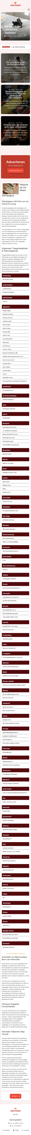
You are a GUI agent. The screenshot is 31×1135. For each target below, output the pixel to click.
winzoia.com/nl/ (7, 492)
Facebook (7, 1130)
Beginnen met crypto (8, 463)
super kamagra (7, 328)
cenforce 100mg (7, 349)
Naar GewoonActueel (8, 538)
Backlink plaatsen (14, 171)
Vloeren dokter (6, 325)
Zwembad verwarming (8, 947)
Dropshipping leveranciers (9, 427)
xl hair (4, 560)
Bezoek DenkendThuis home (10, 434)
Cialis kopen (6, 342)
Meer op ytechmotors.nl (9, 710)
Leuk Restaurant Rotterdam (10, 774)
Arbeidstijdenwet (7, 752)
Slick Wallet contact (8, 377)
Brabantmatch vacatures (9, 861)
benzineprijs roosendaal (9, 409)
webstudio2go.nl (7, 907)
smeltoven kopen (7, 321)
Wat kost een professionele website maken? (14, 685)
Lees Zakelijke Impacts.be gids (11, 445)
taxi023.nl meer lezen (8, 888)
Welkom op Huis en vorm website (11, 851)
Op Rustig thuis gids (8, 441)
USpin (4, 488)
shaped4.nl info (7, 720)
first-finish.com (6, 346)
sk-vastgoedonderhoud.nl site (10, 510)
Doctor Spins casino (8, 279)
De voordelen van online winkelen (13, 29)
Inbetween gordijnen (8, 314)
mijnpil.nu (5, 569)
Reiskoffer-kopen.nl (8, 761)
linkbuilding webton (8, 639)
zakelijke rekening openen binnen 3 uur (13, 356)
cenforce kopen (7, 370)
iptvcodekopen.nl (7, 839)
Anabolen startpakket (8, 820)
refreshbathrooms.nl (8, 879)
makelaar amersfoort (8, 848)
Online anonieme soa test (9, 802)
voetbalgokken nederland (9, 579)
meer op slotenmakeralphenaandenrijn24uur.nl (15, 792)
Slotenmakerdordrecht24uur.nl (11, 551)
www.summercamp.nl (8, 870)
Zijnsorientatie (6, 811)
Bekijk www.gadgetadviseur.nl (10, 732)
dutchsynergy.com (7, 739)
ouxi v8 (4, 374)
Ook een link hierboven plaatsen (15, 954)
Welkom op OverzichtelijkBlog (10, 542)
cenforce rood (6, 335)
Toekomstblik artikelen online (10, 617)
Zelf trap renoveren (8, 317)
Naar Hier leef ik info (8, 698)
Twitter (17, 1130)
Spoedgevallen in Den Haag (10, 626)
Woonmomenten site (8, 629)
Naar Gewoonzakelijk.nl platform (11, 743)
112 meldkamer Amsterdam (10, 430)
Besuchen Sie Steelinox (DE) (10, 353)
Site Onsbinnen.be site (8, 438)
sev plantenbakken (7, 339)
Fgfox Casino (6, 481)
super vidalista (6, 367)
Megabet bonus (7, 485)
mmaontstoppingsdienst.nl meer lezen (13, 657)
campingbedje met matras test (11, 597)
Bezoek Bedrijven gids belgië (10, 938)
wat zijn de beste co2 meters (10, 934)
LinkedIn (26, 1130)
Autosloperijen (6, 418)
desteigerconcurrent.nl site (10, 472)
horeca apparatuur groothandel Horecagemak (15, 381)
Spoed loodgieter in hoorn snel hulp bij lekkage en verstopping (15, 94)
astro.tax (5, 301)
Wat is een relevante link (9, 648)
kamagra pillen (6, 332)
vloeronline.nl (6, 925)
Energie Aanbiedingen (8, 292)
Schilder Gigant (7, 310)
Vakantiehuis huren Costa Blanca (11, 765)
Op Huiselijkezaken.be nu (9, 610)
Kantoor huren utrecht (8, 360)
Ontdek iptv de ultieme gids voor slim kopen (15, 126)
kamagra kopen (7, 363)
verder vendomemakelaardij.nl (11, 666)
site (3, 897)
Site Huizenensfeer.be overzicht (11, 723)
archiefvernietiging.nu (8, 399)
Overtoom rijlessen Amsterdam (11, 783)
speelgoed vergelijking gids (10, 736)
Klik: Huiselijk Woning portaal (10, 613)
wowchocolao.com (7, 501)
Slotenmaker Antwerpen (9, 529)
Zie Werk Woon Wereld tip (9, 600)
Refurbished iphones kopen (10, 829)
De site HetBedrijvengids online (11, 694)
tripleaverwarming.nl (8, 707)
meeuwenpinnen (7, 288)
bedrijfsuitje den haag (8, 520)
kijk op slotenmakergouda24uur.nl (11, 588)
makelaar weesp (7, 916)
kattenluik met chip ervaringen (10, 676)
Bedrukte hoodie (7, 454)
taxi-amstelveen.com (8, 390)
